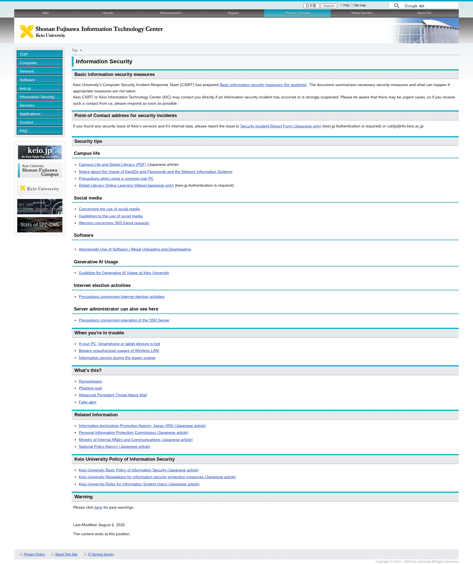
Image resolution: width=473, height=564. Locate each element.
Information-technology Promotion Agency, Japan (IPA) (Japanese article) (142, 425)
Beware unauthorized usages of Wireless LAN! (119, 350)
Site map (360, 5)
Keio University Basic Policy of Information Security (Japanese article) (139, 470)
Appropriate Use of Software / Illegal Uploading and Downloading (135, 249)
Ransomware (90, 381)
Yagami (233, 13)
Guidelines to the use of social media (111, 216)
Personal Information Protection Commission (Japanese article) (133, 432)
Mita (45, 13)
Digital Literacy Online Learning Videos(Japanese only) (126, 185)
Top (74, 50)
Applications (30, 114)
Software (27, 80)
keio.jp (25, 88)
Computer (28, 63)
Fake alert (87, 402)
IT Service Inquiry (101, 554)
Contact (26, 122)
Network (27, 71)
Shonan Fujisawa (298, 13)
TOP (24, 54)
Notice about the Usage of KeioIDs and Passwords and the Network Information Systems (155, 171)
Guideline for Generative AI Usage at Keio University (124, 272)
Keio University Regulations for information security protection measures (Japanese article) (157, 477)
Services (27, 105)
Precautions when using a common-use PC (116, 178)
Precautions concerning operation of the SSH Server (124, 320)
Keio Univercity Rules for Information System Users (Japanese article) (139, 484)
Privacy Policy (34, 554)
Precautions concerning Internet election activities (122, 296)
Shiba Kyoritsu (362, 13)
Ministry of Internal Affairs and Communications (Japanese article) (136, 439)
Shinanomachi (170, 13)
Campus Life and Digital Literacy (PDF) (112, 164)
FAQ (347, 5)
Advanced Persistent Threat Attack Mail (113, 395)
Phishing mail (90, 388)
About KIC (424, 13)
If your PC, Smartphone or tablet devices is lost (119, 343)
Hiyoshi (108, 13)
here (98, 507)
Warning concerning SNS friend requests (114, 223)
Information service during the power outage (117, 357)
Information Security (37, 97)
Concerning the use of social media (109, 209)
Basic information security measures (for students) (263, 84)
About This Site (66, 554)
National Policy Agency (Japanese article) (114, 446)
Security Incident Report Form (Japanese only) (280, 126)
